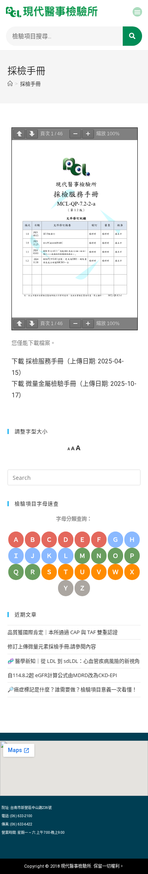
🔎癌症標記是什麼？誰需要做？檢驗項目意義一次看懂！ (72, 689)
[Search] (132, 36)
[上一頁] (19, 133)
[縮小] (75, 133)
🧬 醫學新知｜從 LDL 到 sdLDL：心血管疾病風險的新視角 (73, 660)
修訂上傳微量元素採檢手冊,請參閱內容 (51, 646)
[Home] (10, 83)
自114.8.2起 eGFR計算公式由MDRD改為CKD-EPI (62, 675)
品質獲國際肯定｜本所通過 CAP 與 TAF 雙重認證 (62, 632)
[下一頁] (32, 133)
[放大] (88, 133)
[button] (137, 12)
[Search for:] (74, 477)
